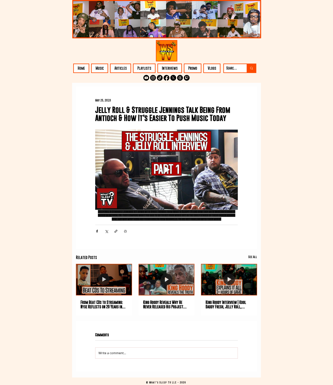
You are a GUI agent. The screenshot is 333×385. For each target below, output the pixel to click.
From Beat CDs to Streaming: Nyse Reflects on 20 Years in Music (102, 304)
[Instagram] (153, 78)
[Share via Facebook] (97, 231)
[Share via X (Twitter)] (106, 231)
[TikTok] (160, 78)
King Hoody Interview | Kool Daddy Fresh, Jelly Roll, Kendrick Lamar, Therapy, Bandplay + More (226, 304)
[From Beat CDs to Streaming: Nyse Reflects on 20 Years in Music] (104, 279)
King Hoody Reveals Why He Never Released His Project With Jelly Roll (163, 304)
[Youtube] (146, 78)
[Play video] (166, 170)
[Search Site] (251, 68)
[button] (99, 68)
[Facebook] (166, 78)
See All (252, 256)
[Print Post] (125, 231)
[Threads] (180, 78)
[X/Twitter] (173, 78)
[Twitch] (187, 78)
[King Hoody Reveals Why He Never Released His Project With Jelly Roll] (167, 279)
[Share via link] (116, 231)
